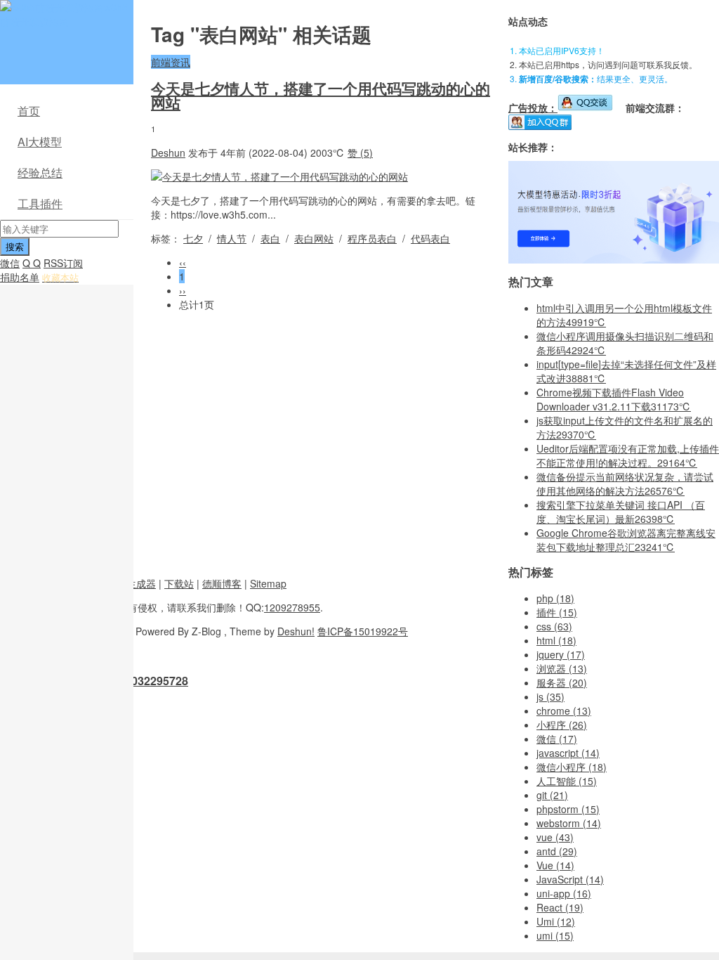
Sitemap (268, 583)
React (559, 907)
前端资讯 (170, 62)
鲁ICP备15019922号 (362, 631)
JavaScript (570, 879)
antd (556, 851)
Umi (555, 921)
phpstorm (568, 809)
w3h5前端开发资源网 (64, 14)
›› (182, 290)
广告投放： (533, 107)
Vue (555, 865)
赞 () (360, 152)
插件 (556, 612)
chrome (563, 710)
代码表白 (430, 238)
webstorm (568, 823)
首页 (29, 111)
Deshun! (296, 631)
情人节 (231, 238)
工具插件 (40, 203)
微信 (10, 263)
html (556, 640)
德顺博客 (222, 583)
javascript (568, 753)
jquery (560, 654)
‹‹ (182, 262)
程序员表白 (372, 238)
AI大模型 (40, 142)
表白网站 (314, 238)
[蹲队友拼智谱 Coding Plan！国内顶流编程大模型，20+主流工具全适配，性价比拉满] (613, 259)
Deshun (168, 152)
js (550, 696)
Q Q (31, 263)
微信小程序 (571, 767)
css (554, 626)
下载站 (179, 583)
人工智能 (566, 781)
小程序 (561, 725)
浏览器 (561, 668)
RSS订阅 (63, 263)
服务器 (561, 682)
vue (555, 837)
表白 (270, 238)
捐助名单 (19, 277)
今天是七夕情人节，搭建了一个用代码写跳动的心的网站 (320, 94)
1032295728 (156, 681)
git (552, 795)
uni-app (563, 893)
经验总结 (40, 172)
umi (555, 935)
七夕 (193, 238)
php (555, 598)
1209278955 (292, 607)
